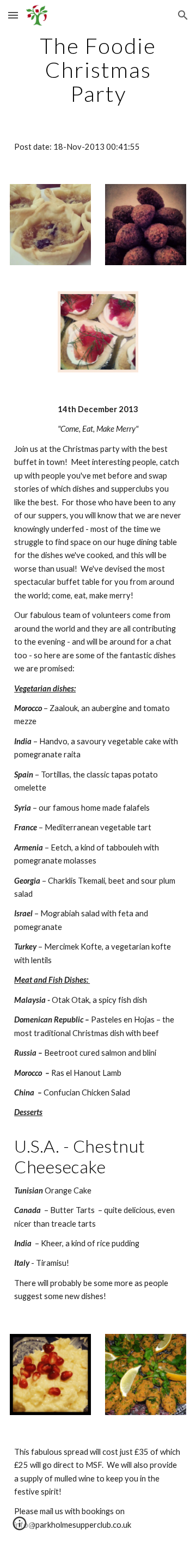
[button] (13, 15)
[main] (98, 69)
